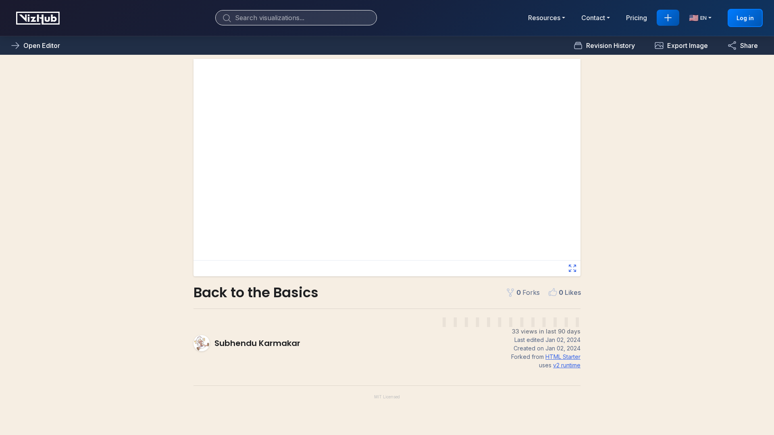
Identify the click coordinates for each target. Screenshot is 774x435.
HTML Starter (562, 356)
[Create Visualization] (668, 18)
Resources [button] (544, 18)
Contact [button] (593, 18)
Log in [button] (745, 17)
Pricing (636, 18)
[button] (681, 45)
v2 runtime (566, 365)
